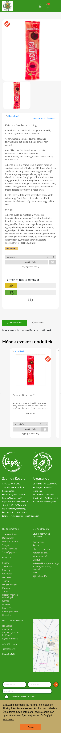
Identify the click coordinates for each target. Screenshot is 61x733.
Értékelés (51, 118)
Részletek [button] (8, 719)
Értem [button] (30, 727)
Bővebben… (11, 248)
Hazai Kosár (14, 116)
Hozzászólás (39, 118)
